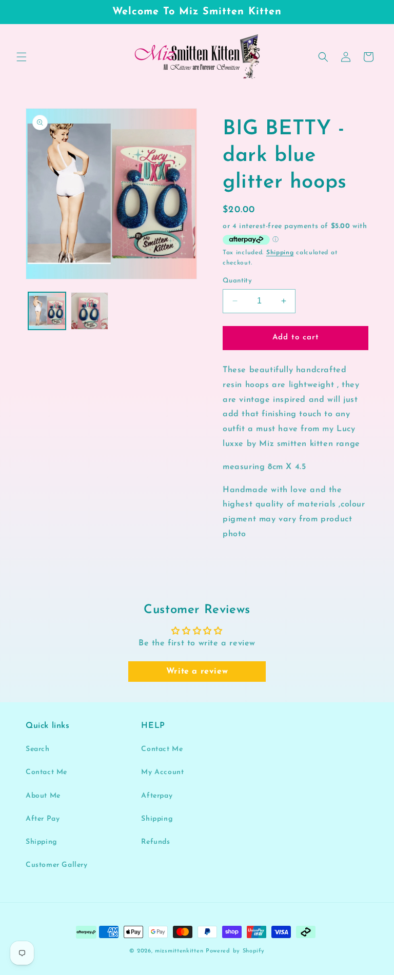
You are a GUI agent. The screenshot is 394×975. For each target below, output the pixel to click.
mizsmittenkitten (179, 951)
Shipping (280, 253)
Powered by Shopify (235, 951)
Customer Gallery (57, 865)
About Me (43, 796)
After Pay (43, 819)
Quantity (237, 280)
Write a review (197, 671)
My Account (162, 772)
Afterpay (156, 796)
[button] (21, 57)
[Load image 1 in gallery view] (47, 311)
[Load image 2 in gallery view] (89, 311)
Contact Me (46, 772)
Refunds (155, 842)
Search (38, 749)
